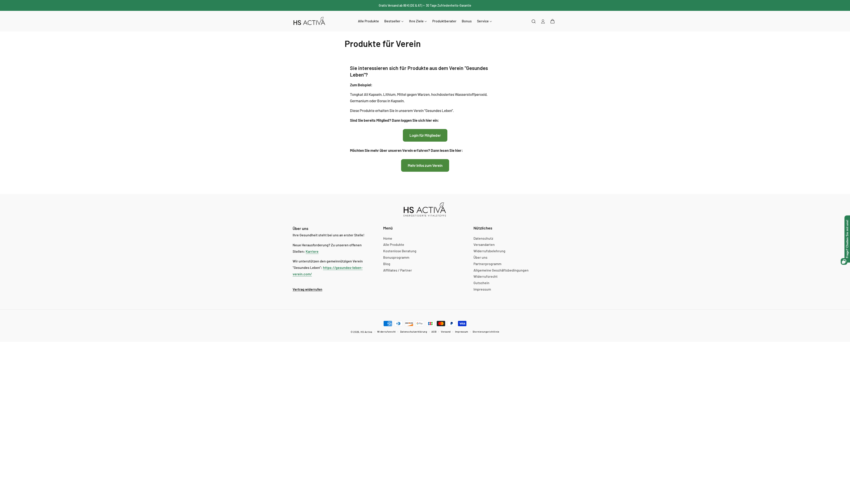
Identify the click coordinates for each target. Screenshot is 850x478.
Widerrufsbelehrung (489, 251)
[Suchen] (534, 21)
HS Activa (366, 331)
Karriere (312, 251)
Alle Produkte (393, 244)
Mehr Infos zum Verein (425, 165)
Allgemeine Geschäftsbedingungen (501, 270)
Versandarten (484, 244)
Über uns (480, 257)
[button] (552, 21)
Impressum (482, 289)
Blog (386, 264)
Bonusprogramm (396, 257)
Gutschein (481, 283)
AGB (434, 331)
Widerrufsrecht (485, 276)
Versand (446, 331)
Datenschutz (483, 238)
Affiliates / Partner (397, 270)
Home (387, 238)
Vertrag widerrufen (307, 289)
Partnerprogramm (487, 264)
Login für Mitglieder (425, 135)
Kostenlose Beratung (399, 251)
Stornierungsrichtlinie (486, 331)
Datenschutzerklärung (413, 331)
